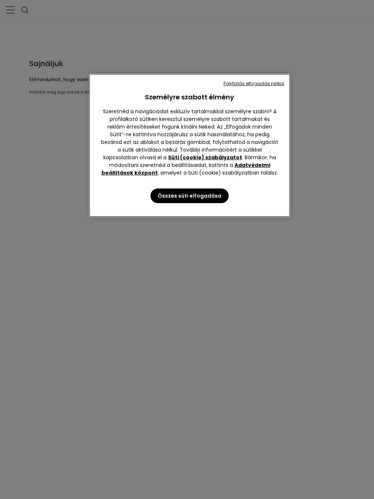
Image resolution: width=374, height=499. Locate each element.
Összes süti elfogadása (189, 195)
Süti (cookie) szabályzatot (205, 157)
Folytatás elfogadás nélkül (254, 83)
